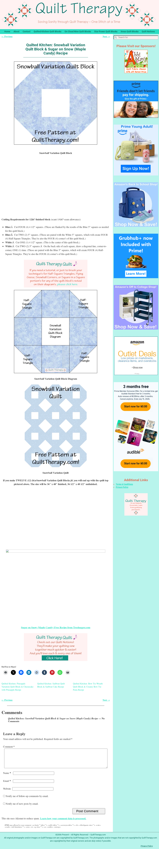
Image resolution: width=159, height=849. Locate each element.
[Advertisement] (56, 188)
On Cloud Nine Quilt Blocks (78, 31)
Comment (9, 746)
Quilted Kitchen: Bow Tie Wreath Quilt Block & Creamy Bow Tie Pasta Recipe (88, 686)
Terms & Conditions (124, 484)
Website (7, 788)
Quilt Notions (148, 31)
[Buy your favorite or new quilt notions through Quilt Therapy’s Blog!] (56, 647)
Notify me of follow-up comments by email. (27, 796)
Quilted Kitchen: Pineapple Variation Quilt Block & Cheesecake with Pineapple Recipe (17, 686)
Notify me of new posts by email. (22, 803)
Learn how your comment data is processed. (63, 818)
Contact (26, 31)
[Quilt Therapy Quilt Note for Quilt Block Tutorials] (56, 273)
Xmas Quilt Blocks (130, 31)
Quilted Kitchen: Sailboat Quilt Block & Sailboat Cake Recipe (51, 685)
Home (7, 31)
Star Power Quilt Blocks (105, 31)
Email (7, 780)
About (16, 31)
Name (7, 773)
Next (106, 36)
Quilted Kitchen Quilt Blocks (47, 31)
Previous (7, 36)
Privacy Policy (122, 487)
